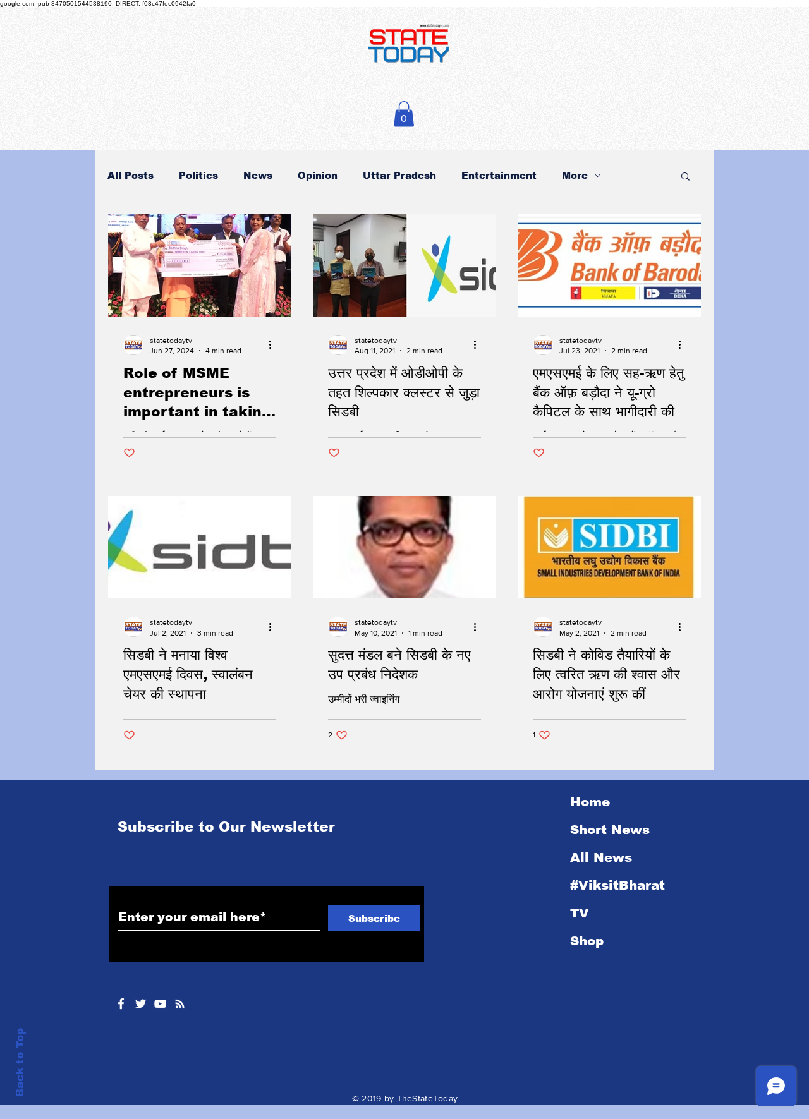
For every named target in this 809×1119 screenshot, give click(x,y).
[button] (404, 114)
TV (579, 913)
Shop (587, 941)
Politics (198, 175)
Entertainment (499, 175)
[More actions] (274, 345)
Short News (610, 830)
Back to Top (20, 1062)
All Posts (130, 175)
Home (590, 802)
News (257, 175)
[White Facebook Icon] (121, 1003)
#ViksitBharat (617, 885)
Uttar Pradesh (399, 175)
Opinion (318, 175)
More (575, 175)
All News (601, 857)
